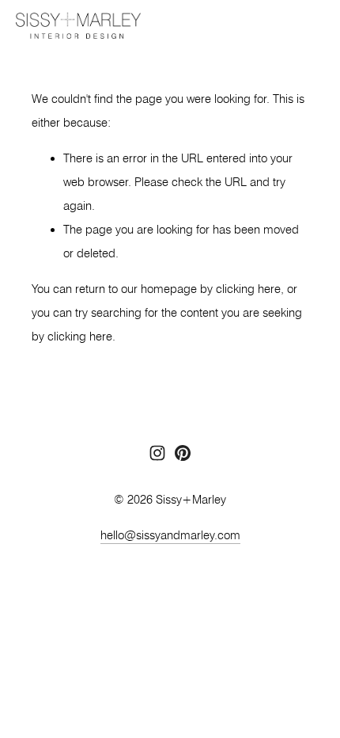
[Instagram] (157, 453)
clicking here (248, 289)
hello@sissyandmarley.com (170, 535)
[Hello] (183, 453)
